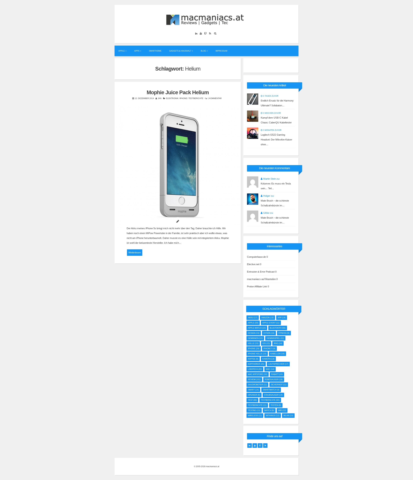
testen (276, 405)
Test (252, 400)
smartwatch (271, 390)
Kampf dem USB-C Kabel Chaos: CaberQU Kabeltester (276, 120)
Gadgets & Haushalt (180, 51)
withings (272, 415)
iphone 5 (269, 348)
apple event (270, 323)
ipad (278, 343)
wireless (255, 415)
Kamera (268, 359)
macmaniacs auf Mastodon (261, 279)
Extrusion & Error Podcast (261, 271)
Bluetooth (278, 328)
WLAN (288, 415)
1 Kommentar (215, 98)
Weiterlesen (134, 252)
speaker (254, 395)
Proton (250, 286)
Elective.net (253, 264)
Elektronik (172, 98)
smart (253, 390)
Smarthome (155, 51)
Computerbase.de (256, 256)
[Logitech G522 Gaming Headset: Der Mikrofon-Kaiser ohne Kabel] (252, 133)
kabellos (277, 354)
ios (266, 343)
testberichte (270, 400)
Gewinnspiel (275, 338)
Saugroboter (257, 385)
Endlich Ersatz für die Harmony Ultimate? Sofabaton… (277, 103)
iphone (253, 348)
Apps (136, 51)
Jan (159, 98)
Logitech (255, 369)
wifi (282, 410)
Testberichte (196, 98)
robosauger (274, 379)
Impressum (221, 51)
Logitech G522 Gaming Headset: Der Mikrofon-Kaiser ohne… (276, 139)
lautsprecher (278, 364)
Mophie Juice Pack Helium (178, 92)
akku (252, 318)
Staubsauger (273, 395)
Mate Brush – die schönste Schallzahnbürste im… (275, 203)
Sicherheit (279, 385)
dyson (268, 333)
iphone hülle (257, 354)
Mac (270, 369)
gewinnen (255, 338)
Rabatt (277, 374)
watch (269, 410)
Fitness (283, 333)
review (254, 379)
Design (253, 333)
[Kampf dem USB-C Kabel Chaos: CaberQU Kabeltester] (252, 116)
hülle (253, 343)
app (282, 318)
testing (254, 410)
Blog (203, 51)
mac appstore (257, 374)
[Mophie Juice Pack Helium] (178, 167)
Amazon (267, 318)
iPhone (183, 98)
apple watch (257, 328)
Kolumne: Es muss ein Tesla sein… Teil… (276, 186)
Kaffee (253, 359)
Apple (121, 51)
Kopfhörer (256, 364)
